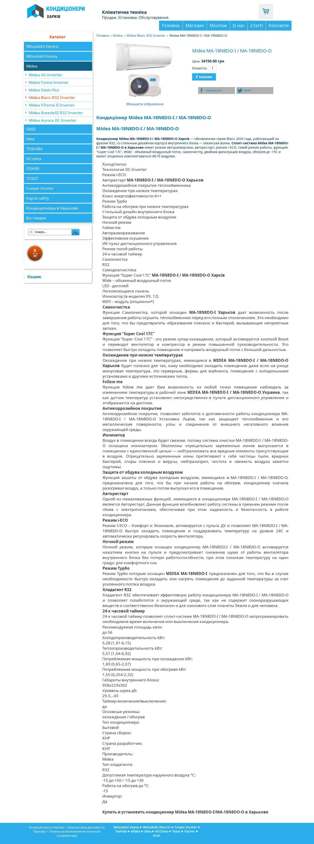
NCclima (33, 158)
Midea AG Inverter (45, 74)
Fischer (189, 831)
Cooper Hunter (40, 188)
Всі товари (36, 218)
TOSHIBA (34, 148)
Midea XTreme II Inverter (52, 105)
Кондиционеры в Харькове (52, 208)
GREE (31, 129)
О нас (239, 25)
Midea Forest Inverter (49, 82)
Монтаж (218, 25)
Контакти (279, 25)
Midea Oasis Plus (44, 90)
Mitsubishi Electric (42, 46)
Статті (256, 25)
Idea (30, 139)
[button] (216, 90)
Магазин (195, 25)
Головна (171, 25)
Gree (156, 835)
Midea (31, 66)
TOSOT (32, 178)
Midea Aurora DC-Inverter (52, 120)
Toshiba (121, 831)
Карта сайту (37, 198)
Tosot (176, 831)
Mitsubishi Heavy (41, 56)
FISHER (32, 168)
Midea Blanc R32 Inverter (52, 97)
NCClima (161, 831)
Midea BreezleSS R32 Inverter (56, 112)
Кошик (34, 276)
